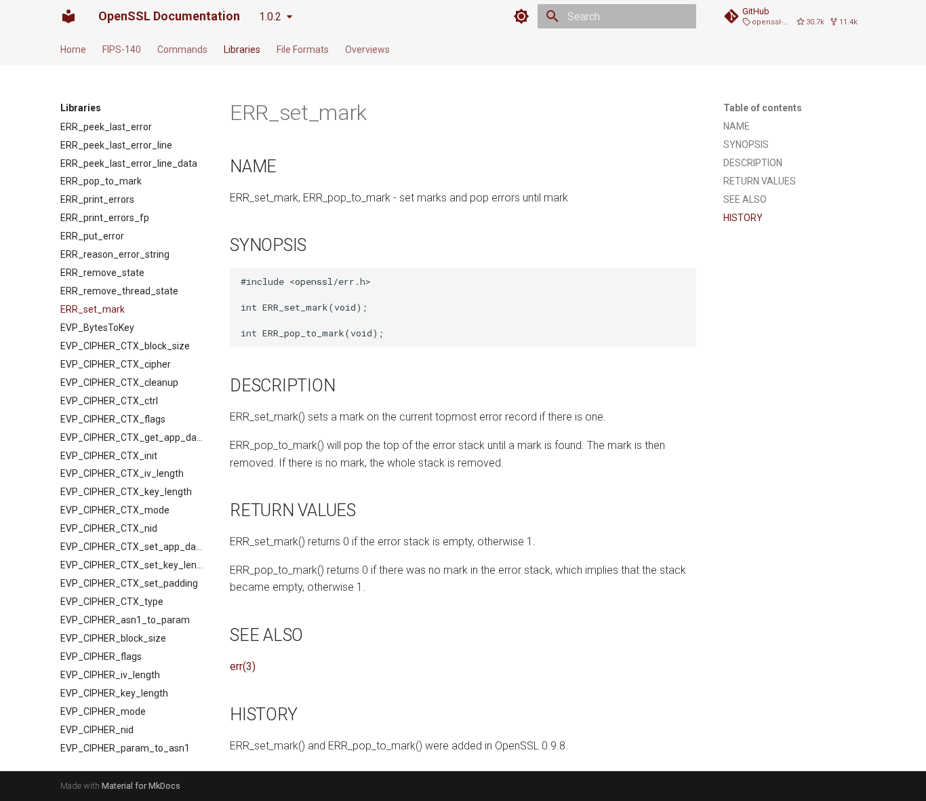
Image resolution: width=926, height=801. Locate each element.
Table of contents (762, 107)
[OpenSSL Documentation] (68, 16)
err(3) (243, 666)
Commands (182, 49)
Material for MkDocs (141, 786)
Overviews (367, 49)
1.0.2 (270, 16)
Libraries (242, 49)
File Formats (303, 49)
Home (73, 49)
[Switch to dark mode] (521, 16)
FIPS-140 (121, 49)
